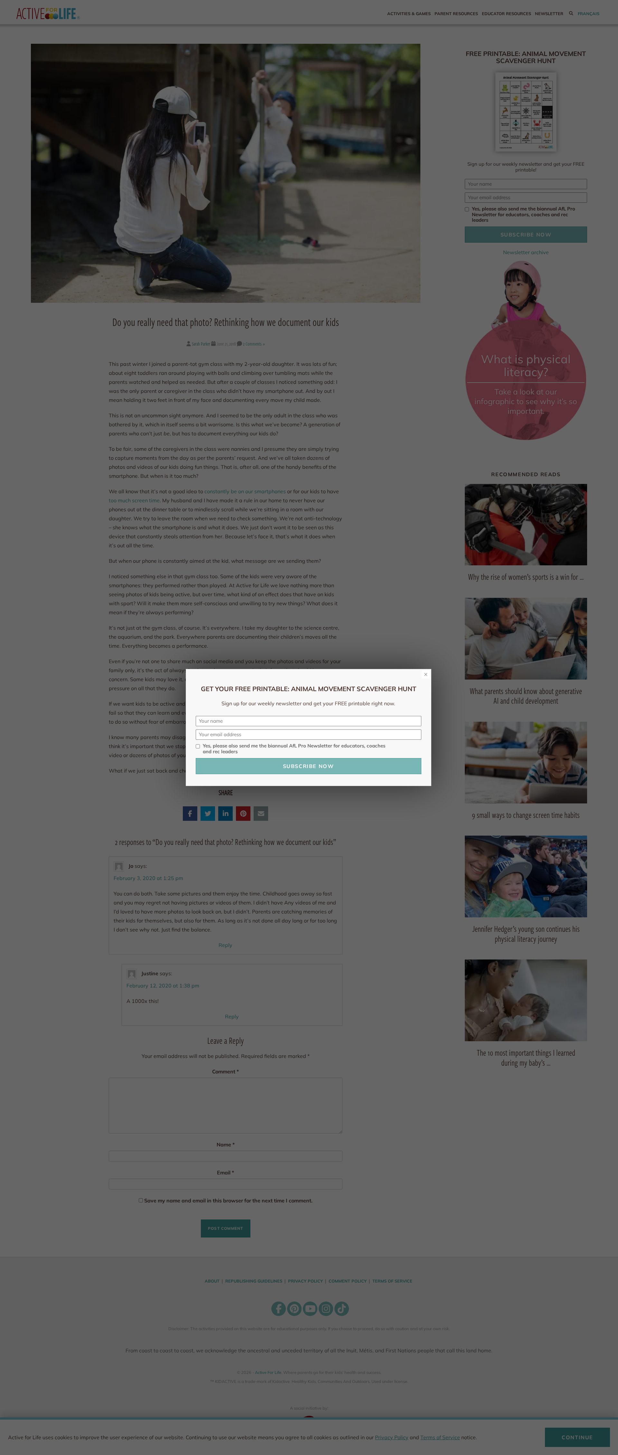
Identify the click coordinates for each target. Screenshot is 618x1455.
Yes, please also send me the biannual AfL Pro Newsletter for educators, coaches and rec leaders (294, 749)
